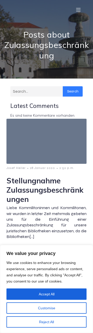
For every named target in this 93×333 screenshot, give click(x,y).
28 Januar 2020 (42, 168)
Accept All (47, 294)
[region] (46, 289)
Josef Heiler (16, 168)
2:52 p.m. (66, 168)
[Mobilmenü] (78, 9)
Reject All (46, 322)
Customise (46, 308)
